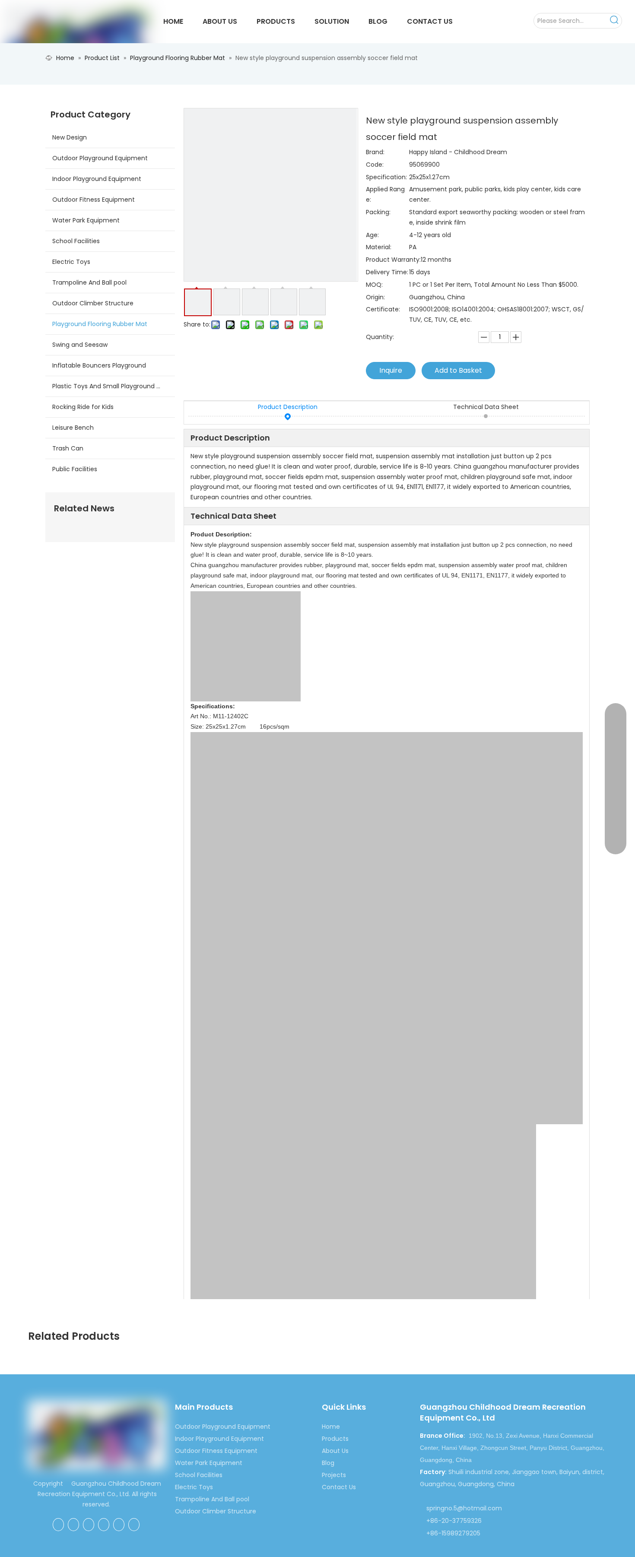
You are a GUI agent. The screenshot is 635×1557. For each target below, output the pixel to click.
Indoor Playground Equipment (96, 178)
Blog (328, 1463)
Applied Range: (385, 194)
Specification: (386, 177)
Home (331, 1426)
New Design (69, 137)
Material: (378, 247)
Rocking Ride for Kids (83, 407)
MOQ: (374, 284)
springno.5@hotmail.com (464, 1508)
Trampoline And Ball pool (89, 282)
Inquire (390, 370)
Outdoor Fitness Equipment (93, 199)
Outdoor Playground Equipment (100, 158)
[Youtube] (118, 1524)
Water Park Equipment (86, 220)
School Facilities (76, 241)
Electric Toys (71, 261)
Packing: (378, 212)
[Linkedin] (88, 1524)
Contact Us (339, 1487)
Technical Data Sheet (486, 407)
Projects (334, 1475)
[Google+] (73, 1524)
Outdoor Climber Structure (92, 303)
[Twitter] (103, 1524)
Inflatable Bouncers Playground (99, 365)
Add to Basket (458, 370)
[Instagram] (134, 1524)
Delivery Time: (387, 272)
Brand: (375, 152)
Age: (372, 235)
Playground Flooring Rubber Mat (99, 324)
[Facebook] (58, 1524)
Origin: (375, 297)
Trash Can (67, 448)
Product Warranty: (393, 259)
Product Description (288, 407)
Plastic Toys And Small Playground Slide (111, 386)
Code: (375, 164)
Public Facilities (74, 469)
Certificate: (383, 309)
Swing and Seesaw (80, 344)
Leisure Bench (73, 427)
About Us (335, 1450)
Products (335, 1438)
